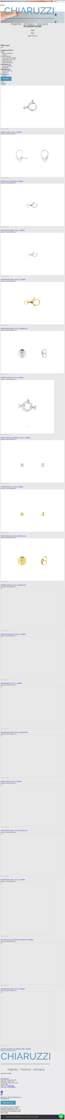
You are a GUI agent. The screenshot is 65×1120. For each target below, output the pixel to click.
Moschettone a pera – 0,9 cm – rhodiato (13, 279)
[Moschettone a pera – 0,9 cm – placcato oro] (32, 727)
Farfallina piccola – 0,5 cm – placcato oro (13, 536)
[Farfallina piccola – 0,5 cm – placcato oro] (32, 531)
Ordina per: (3, 83)
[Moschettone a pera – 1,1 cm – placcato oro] (32, 825)
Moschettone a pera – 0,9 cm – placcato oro (14, 732)
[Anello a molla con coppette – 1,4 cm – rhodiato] (27, 433)
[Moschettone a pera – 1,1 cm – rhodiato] (32, 225)
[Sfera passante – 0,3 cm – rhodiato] (32, 678)
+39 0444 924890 (9, 1085)
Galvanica (4, 64)
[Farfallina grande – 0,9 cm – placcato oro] (32, 580)
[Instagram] (55, 22)
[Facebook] (55, 15)
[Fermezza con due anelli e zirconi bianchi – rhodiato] (27, 935)
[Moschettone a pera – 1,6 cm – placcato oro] (32, 323)
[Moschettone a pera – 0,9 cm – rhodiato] (32, 274)
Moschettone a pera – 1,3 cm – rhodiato (13, 879)
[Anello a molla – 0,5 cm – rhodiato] (32, 776)
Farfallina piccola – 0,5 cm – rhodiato (12, 486)
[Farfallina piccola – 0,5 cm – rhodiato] (32, 482)
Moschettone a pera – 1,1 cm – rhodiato (13, 230)
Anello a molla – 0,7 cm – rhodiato (11, 132)
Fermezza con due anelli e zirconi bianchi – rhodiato (17, 939)
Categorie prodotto (7, 50)
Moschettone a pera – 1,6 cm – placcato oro (14, 328)
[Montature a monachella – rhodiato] (32, 176)
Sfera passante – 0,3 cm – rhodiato (11, 683)
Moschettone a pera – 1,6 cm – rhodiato (13, 988)
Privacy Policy (43, 1117)
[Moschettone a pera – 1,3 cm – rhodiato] (32, 875)
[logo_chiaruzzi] (29, 25)
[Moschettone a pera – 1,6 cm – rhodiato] (32, 984)
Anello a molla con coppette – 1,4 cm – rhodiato (15, 437)
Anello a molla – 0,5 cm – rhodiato (11, 781)
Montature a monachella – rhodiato (12, 181)
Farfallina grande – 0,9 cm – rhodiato (12, 377)
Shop (32, 33)
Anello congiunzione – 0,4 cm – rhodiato (13, 634)
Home (32, 30)
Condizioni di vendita (53, 1117)
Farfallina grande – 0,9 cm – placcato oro (13, 585)
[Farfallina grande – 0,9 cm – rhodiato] (32, 373)
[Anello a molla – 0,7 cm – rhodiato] (32, 127)
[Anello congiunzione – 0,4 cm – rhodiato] (32, 629)
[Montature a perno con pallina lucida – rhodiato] (27, 1044)
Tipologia (4, 69)
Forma (3, 74)
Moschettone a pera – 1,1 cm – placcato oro (14, 830)
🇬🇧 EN (3, 8)
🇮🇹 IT (1, 8)
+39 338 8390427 (11, 1087)
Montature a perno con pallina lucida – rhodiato (16, 1049)
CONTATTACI (5, 1078)
